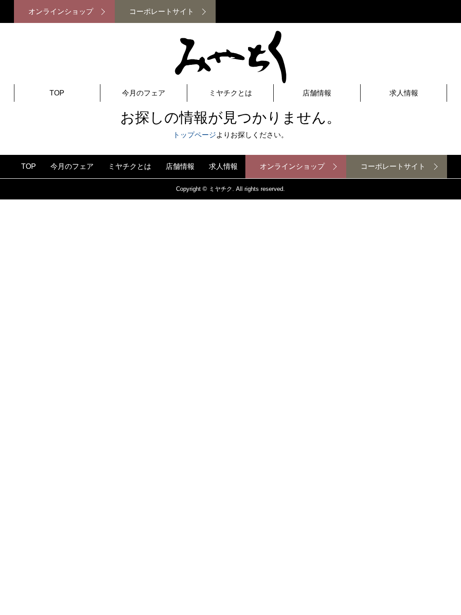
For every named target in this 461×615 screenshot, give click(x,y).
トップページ (194, 135)
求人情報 (403, 93)
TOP (57, 93)
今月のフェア (143, 93)
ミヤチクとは (230, 93)
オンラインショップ (60, 11)
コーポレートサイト (161, 11)
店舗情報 (317, 93)
